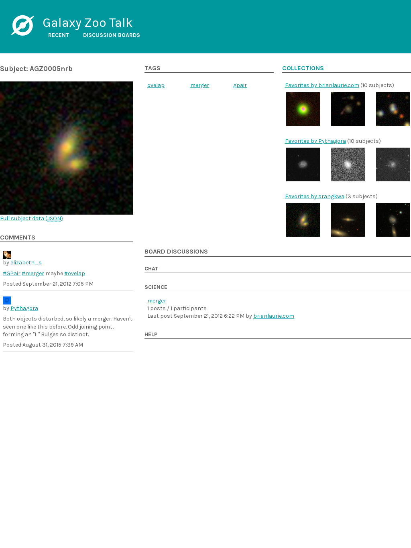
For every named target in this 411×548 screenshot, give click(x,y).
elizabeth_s (26, 262)
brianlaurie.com (273, 316)
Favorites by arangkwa (314, 196)
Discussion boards (111, 35)
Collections (303, 68)
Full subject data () (31, 218)
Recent (58, 35)
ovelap (156, 85)
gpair (240, 85)
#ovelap (74, 273)
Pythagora (24, 308)
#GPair (11, 273)
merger (199, 85)
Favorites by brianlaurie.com (322, 85)
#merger (33, 273)
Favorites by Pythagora (315, 141)
